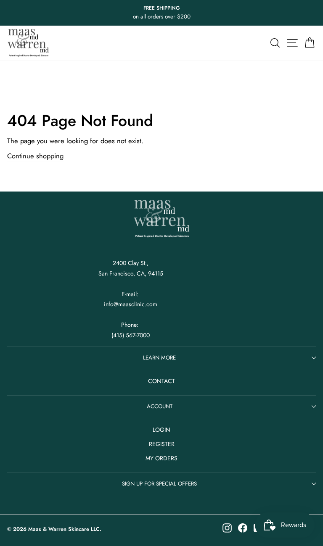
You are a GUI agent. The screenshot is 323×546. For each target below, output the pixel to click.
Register (162, 444)
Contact (161, 381)
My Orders (161, 458)
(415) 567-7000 (130, 335)
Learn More (159, 358)
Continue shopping (35, 156)
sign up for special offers (159, 484)
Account (159, 406)
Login (161, 429)
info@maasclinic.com (130, 304)
